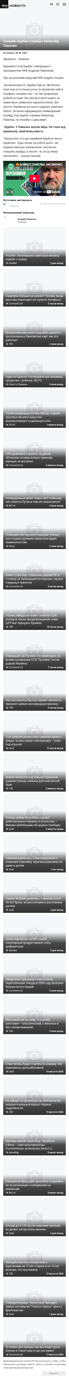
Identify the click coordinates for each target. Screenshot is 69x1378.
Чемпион (14, 206)
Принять (53, 1373)
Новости (18, 6)
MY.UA (4, 4)
